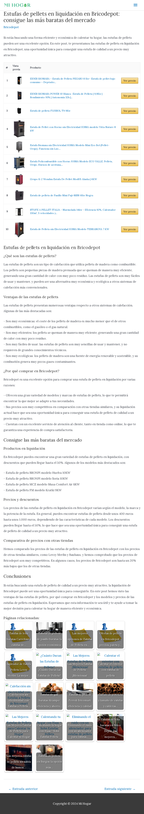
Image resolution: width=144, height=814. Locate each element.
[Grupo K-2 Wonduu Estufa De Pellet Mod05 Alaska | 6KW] (19, 179)
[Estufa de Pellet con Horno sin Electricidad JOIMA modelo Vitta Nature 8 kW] (19, 129)
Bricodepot (11, 27)
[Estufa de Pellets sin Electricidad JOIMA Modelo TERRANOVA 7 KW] (19, 229)
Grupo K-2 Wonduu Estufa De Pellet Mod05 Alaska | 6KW (63, 179)
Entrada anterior (23, 789)
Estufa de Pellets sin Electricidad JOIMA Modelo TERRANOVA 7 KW (69, 229)
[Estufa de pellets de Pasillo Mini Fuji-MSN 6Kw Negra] (19, 195)
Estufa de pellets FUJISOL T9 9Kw (50, 110)
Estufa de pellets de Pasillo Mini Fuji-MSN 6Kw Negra (61, 195)
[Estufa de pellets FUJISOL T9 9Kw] (19, 111)
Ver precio (129, 80)
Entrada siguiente (120, 789)
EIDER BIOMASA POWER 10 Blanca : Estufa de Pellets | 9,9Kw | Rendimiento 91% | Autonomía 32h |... (66, 95)
